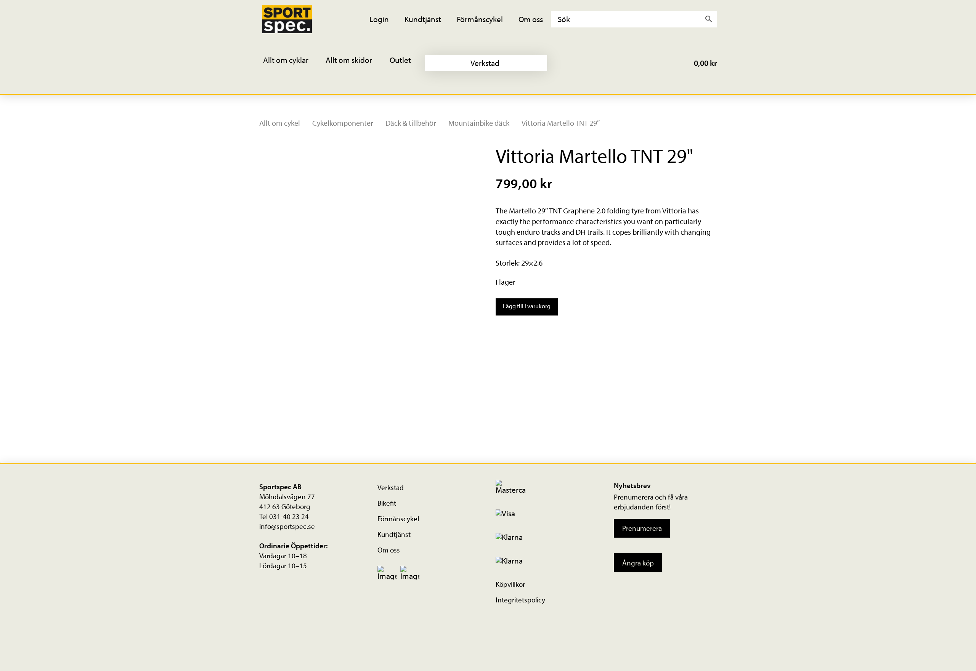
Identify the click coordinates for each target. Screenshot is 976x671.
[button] (291, 63)
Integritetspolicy (520, 599)
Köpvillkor (510, 584)
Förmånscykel (398, 518)
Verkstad (390, 487)
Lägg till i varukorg (527, 306)
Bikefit (386, 503)
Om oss (388, 549)
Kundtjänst (394, 534)
